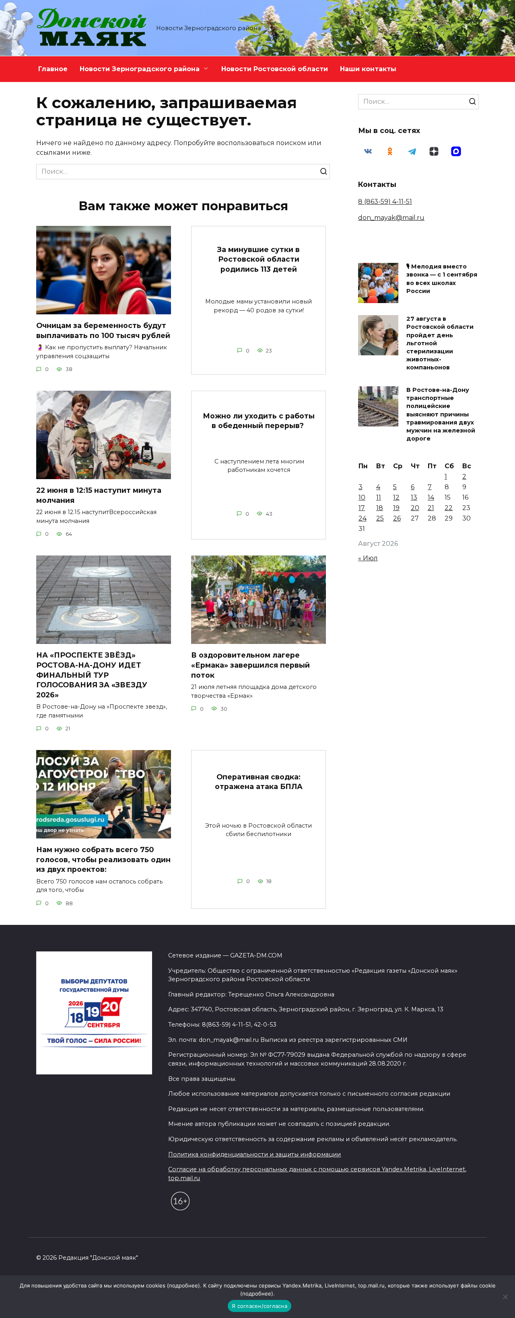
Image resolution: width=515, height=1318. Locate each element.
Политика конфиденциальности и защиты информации (254, 1154)
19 (396, 508)
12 (396, 497)
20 (415, 508)
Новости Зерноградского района (140, 69)
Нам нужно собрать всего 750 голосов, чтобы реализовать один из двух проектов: (103, 859)
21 (431, 508)
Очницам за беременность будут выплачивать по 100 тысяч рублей (103, 330)
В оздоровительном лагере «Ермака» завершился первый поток (250, 665)
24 (362, 518)
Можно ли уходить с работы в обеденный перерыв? (259, 420)
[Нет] (505, 1297)
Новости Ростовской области (274, 69)
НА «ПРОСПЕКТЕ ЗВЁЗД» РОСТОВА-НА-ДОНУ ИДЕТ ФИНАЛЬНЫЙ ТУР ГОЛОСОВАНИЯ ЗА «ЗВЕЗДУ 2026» (91, 675)
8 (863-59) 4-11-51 (385, 201)
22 (449, 508)
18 (379, 508)
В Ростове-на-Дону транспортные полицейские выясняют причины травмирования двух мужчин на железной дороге (440, 415)
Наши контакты (368, 69)
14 (431, 497)
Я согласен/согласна (259, 1306)
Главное (53, 69)
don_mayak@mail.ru (391, 217)
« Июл (368, 558)
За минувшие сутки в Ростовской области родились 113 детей (258, 259)
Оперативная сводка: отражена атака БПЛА (259, 781)
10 (361, 497)
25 (380, 518)
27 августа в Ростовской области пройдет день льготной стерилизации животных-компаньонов (440, 343)
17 (361, 508)
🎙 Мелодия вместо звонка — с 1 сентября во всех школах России (441, 279)
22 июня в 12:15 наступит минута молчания (98, 495)
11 (378, 497)
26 (397, 518)
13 (414, 497)
